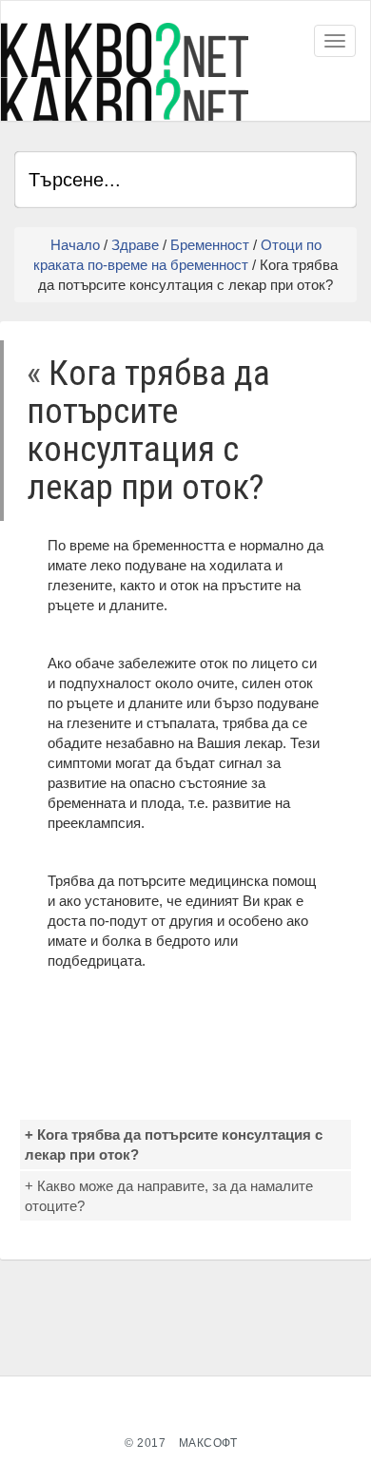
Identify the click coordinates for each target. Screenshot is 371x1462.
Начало (75, 245)
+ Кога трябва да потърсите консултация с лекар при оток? (173, 1144)
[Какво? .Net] (124, 72)
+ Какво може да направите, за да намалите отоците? (169, 1196)
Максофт (208, 1443)
